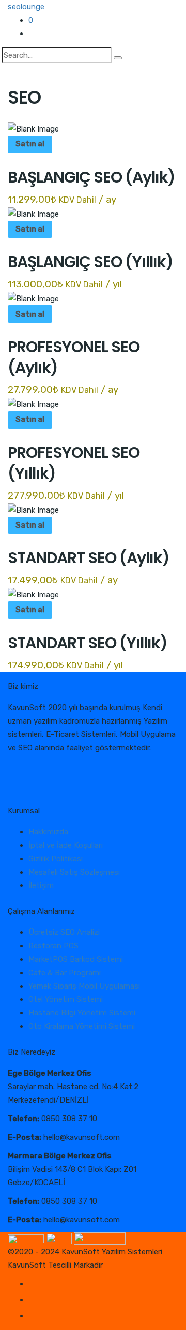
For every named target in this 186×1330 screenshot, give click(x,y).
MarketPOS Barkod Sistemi (75, 959)
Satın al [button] (30, 144)
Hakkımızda (48, 831)
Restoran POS (53, 945)
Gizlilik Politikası (55, 858)
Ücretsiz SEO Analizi (64, 932)
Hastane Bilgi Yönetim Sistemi (81, 1012)
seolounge (26, 6)
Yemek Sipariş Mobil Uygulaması (84, 986)
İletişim (41, 885)
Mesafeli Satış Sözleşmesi (74, 872)
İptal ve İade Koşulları (65, 845)
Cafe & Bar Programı (64, 972)
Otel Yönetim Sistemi (65, 999)
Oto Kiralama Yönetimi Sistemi (81, 1026)
